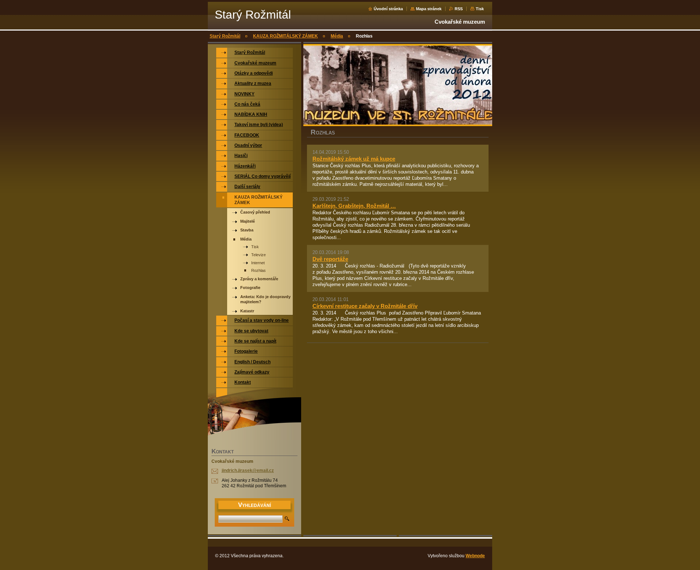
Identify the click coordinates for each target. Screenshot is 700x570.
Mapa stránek (429, 9)
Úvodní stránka (388, 9)
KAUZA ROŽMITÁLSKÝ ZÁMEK (285, 36)
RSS (459, 9)
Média (337, 36)
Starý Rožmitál (225, 36)
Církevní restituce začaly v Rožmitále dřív (364, 306)
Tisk (480, 9)
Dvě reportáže (330, 259)
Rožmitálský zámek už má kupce (353, 159)
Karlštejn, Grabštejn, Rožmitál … (354, 206)
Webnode (475, 556)
